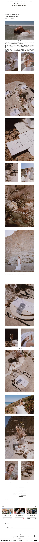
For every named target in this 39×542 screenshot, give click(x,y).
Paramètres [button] (27, 540)
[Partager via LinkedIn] (9, 499)
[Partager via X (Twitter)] (7, 499)
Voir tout (36, 506)
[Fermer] (38, 540)
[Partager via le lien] (11, 499)
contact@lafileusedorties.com (27, 536)
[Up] (35, 536)
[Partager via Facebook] (5, 499)
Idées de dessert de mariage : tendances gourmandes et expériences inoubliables (19, 515)
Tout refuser (31, 540)
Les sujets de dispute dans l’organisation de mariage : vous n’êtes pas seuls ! (31, 515)
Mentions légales (19, 538)
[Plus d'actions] (33, 14)
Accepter (35, 540)
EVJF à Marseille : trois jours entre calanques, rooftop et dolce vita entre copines (7, 515)
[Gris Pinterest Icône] (20, 534)
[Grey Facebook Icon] (18, 534)
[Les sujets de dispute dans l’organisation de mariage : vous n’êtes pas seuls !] (31, 511)
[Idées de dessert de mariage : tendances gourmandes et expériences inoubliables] (19, 511)
